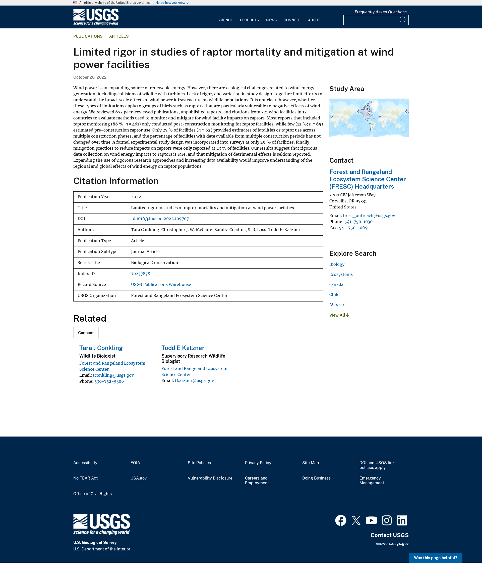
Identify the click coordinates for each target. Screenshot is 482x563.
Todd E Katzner (183, 347)
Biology (336, 264)
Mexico (336, 304)
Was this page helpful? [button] (435, 557)
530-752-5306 (109, 381)
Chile (334, 294)
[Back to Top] (464, 545)
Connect (292, 20)
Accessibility (85, 463)
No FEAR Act (85, 478)
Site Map (310, 463)
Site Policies (199, 463)
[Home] (95, 24)
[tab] (86, 332)
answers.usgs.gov (392, 543)
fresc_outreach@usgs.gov (369, 215)
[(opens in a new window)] (340, 520)
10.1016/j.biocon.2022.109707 (160, 218)
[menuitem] (225, 17)
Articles (119, 36)
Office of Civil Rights (92, 494)
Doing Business (316, 478)
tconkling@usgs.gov (113, 375)
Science (225, 20)
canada (336, 284)
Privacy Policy (258, 463)
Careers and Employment (257, 480)
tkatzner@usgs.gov (194, 380)
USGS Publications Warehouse (161, 284)
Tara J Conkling (101, 347)
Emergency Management (371, 480)
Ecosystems (341, 274)
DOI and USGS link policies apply (377, 465)
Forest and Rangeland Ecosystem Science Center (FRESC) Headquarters (367, 179)
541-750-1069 (353, 227)
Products (249, 20)
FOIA (135, 463)
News (271, 20)
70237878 (140, 273)
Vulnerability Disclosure (210, 478)
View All (337, 315)
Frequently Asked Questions (381, 12)
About (314, 20)
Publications (88, 36)
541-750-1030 (358, 221)
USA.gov (139, 478)
